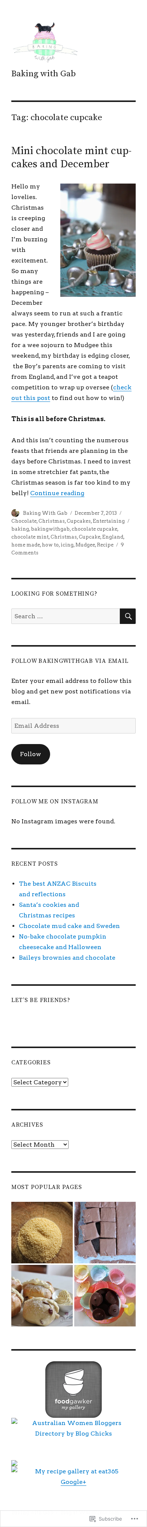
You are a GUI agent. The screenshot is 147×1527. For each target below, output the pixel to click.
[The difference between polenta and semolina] (42, 1232)
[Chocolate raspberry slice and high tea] (105, 1232)
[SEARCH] (128, 616)
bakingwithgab (50, 529)
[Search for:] (65, 616)
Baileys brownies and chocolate (67, 957)
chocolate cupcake (94, 529)
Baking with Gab (43, 73)
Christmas (51, 521)
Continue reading (57, 493)
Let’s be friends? (40, 1000)
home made (25, 545)
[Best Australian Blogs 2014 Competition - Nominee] (73, 1463)
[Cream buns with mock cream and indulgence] (42, 1295)
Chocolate (24, 521)
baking (20, 529)
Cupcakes (79, 521)
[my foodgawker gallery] (73, 1389)
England (112, 537)
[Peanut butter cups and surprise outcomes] (105, 1295)
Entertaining (109, 521)
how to (50, 545)
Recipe (105, 545)
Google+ (73, 1481)
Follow (30, 754)
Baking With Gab (45, 513)
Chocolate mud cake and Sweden (69, 925)
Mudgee (85, 545)
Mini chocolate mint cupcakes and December (71, 157)
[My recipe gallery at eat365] (73, 1471)
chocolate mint (30, 537)
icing (67, 545)
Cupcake (89, 537)
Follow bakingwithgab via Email (70, 661)
